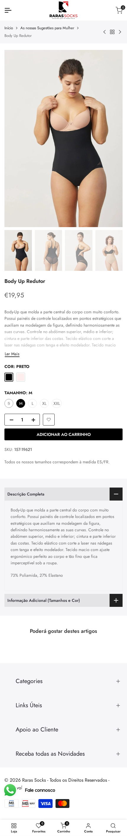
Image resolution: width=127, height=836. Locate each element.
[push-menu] (8, 10)
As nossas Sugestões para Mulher (47, 28)
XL (44, 403)
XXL (56, 403)
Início (8, 28)
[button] (49, 420)
